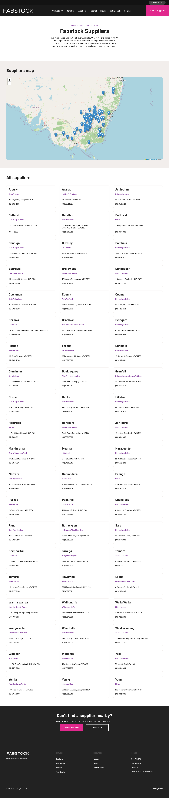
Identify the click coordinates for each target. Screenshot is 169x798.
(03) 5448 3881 (14, 257)
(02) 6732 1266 (14, 386)
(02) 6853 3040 (67, 360)
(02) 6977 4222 (120, 565)
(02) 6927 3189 (14, 309)
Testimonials (115, 10)
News (103, 10)
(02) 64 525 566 (67, 309)
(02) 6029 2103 (120, 617)
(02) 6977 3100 (14, 591)
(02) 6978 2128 (120, 204)
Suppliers (82, 10)
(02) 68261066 (14, 514)
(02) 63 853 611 (14, 283)
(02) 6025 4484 (14, 204)
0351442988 (13, 232)
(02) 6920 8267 (120, 591)
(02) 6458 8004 (120, 334)
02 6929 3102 (67, 411)
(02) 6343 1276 (120, 386)
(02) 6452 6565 (120, 309)
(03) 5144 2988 (120, 540)
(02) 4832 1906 (67, 334)
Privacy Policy (158, 789)
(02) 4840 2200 (67, 565)
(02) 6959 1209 (67, 488)
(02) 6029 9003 (67, 617)
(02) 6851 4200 (14, 360)
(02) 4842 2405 (67, 283)
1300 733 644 (14, 617)
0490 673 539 (67, 591)
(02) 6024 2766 (67, 668)
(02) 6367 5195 (14, 463)
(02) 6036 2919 (14, 437)
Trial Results (60, 772)
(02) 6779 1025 (14, 411)
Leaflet (147, 159)
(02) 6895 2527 (120, 283)
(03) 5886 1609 (120, 437)
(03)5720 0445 (14, 642)
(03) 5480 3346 (67, 463)
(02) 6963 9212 (67, 232)
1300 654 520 (72, 727)
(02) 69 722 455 (120, 642)
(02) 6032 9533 (67, 540)
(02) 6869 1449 (67, 514)
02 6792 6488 (14, 488)
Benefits (70, 10)
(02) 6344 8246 (67, 386)
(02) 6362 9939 (120, 488)
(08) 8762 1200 (120, 463)
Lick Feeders (60, 763)
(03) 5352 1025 (67, 204)
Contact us (97, 727)
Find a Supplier (157, 10)
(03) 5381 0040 (67, 437)
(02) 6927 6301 (120, 360)
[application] (84, 118)
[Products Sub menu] (62, 11)
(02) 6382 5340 (67, 694)
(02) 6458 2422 (120, 257)
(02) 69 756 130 (67, 642)
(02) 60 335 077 (14, 334)
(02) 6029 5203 (14, 540)
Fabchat (93, 10)
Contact (127, 10)
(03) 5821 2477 (14, 565)
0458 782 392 (136, 759)
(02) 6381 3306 (120, 694)
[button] (67, 137)
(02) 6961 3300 (14, 694)
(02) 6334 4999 (120, 232)
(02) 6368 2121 (67, 257)
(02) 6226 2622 (120, 668)
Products (56, 10)
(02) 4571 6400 (14, 668)
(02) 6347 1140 (120, 514)
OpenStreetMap (154, 159)
